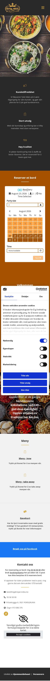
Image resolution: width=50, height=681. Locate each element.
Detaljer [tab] (25, 296)
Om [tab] (41, 296)
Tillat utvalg (25, 383)
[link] (23, 619)
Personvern (38, 674)
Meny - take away (25, 481)
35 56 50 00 (11, 597)
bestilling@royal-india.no (17, 592)
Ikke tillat (25, 390)
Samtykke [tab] (9, 296)
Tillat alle (25, 375)
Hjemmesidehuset (21, 674)
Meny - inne (25, 458)
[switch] (43, 349)
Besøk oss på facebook (25, 548)
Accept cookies (23, 634)
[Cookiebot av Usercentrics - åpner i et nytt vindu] (36, 289)
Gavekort (25, 518)
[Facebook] (6, 613)
